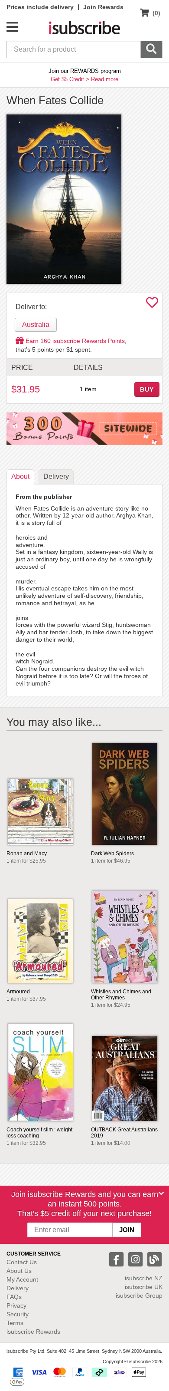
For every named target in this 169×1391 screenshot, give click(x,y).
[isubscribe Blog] (154, 1258)
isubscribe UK (143, 1286)
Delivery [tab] (56, 476)
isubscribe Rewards (33, 1331)
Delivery (17, 1288)
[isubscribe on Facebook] (117, 1258)
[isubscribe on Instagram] (136, 1258)
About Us (19, 1270)
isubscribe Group (139, 1295)
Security (17, 1314)
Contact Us (21, 1262)
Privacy (16, 1305)
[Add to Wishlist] (152, 304)
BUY (147, 389)
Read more (104, 79)
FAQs (14, 1296)
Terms (14, 1322)
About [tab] (20, 476)
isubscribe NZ (143, 1278)
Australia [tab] (35, 324)
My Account (22, 1279)
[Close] (161, 1193)
